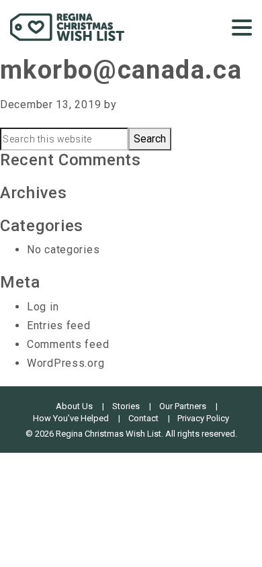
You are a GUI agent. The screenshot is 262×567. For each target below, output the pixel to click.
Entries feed (59, 325)
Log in (42, 306)
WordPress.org (65, 363)
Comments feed (68, 344)
